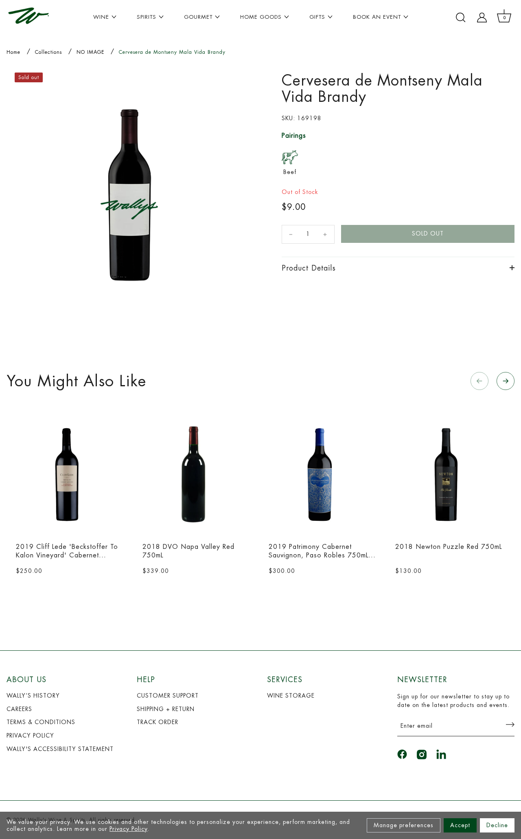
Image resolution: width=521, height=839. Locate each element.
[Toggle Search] (461, 17)
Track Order (157, 722)
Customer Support (168, 695)
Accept (460, 825)
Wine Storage (291, 695)
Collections (48, 52)
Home (13, 52)
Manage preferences (403, 825)
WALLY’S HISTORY (33, 695)
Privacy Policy (128, 828)
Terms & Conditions (41, 722)
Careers (19, 709)
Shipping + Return (166, 709)
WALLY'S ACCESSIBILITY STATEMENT (60, 749)
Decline (497, 825)
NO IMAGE (90, 52)
